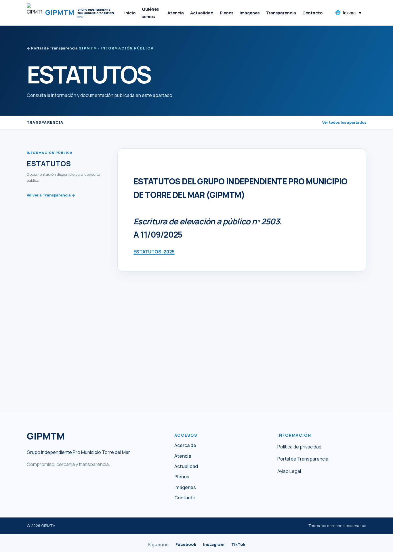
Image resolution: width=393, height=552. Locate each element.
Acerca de (185, 445)
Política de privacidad (299, 447)
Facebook (185, 544)
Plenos (181, 477)
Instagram (213, 544)
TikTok (238, 544)
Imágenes (185, 487)
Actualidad (186, 466)
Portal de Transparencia (302, 459)
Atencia (182, 456)
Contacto (184, 498)
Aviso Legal (289, 471)
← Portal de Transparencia (52, 48)
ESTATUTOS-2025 (154, 252)
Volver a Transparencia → (51, 195)
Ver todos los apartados (344, 122)
